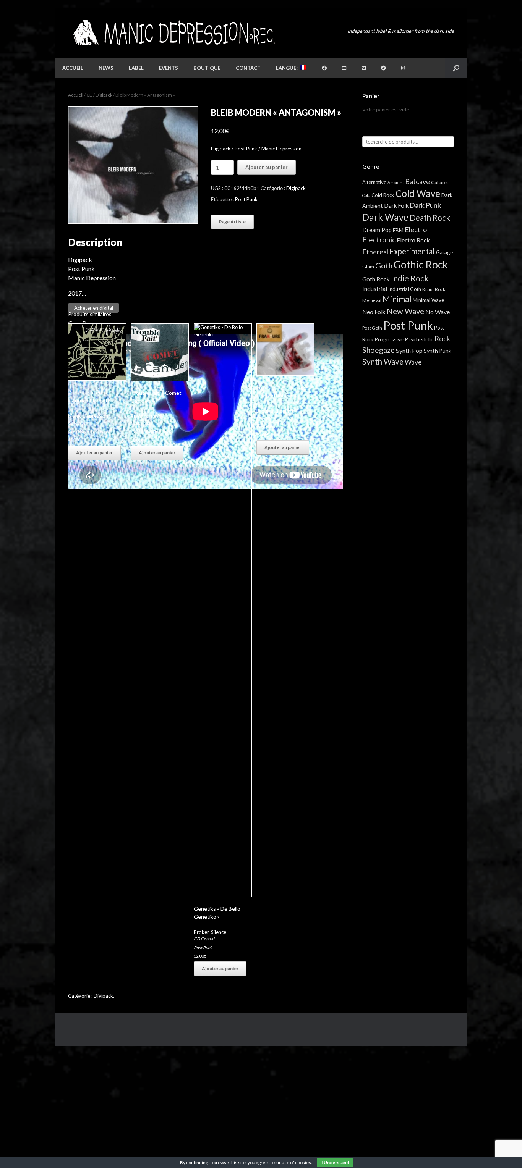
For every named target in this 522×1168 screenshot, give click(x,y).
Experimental (412, 251)
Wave (413, 362)
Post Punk (246, 199)
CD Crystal (78, 422)
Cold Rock (382, 195)
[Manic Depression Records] (173, 32)
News (106, 68)
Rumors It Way (147, 416)
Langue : (288, 68)
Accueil (72, 68)
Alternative (374, 182)
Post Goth (372, 327)
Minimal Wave (428, 300)
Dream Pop (377, 229)
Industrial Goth (404, 289)
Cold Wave (78, 431)
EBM (398, 230)
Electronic (379, 239)
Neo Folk (374, 312)
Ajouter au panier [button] (94, 453)
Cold (366, 195)
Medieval (371, 300)
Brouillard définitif (276, 411)
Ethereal (375, 251)
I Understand (335, 1162)
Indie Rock (409, 278)
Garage (444, 252)
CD (89, 95)
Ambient (395, 182)
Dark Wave (385, 217)
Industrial (374, 288)
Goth (383, 265)
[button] (456, 68)
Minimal (397, 299)
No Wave (437, 311)
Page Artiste (232, 222)
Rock (442, 338)
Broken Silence (210, 932)
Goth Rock (376, 279)
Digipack (104, 95)
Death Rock (430, 217)
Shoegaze (378, 350)
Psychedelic (419, 339)
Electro (416, 229)
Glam (368, 266)
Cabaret (439, 182)
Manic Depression (88, 416)
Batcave (417, 181)
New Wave (405, 311)
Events (168, 68)
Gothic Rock (421, 264)
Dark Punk (425, 205)
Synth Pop (409, 350)
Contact (248, 68)
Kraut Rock (433, 289)
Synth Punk (437, 350)
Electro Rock (413, 240)
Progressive (389, 339)
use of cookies (296, 1162)
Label (136, 68)
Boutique (206, 68)
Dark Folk (396, 205)
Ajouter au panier (266, 167)
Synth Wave (383, 361)
